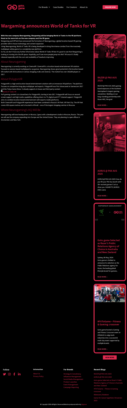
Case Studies (58, 7)
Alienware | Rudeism (101, 394)
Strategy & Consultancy (72, 374)
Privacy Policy (38, 376)
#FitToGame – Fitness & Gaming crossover (109, 323)
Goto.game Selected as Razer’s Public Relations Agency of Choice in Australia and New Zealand (109, 246)
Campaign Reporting (71, 387)
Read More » (102, 105)
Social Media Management (73, 379)
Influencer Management (72, 376)
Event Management (71, 384)
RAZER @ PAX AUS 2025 (107, 79)
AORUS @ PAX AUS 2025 (107, 172)
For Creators (71, 7)
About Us (84, 7)
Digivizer (84, 404)
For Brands (43, 7)
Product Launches (70, 382)
